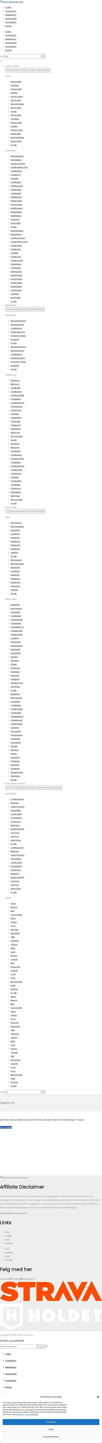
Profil (7, 1239)
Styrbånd (15, 219)
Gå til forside (6, 1127)
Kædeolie (15, 537)
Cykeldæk (15, 612)
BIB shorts (15, 384)
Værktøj (14, 552)
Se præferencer (51, 1436)
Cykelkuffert (16, 171)
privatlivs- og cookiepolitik (27, 1414)
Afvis (51, 1429)
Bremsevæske (17, 526)
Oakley (14, 922)
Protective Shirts (18, 335)
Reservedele (11, 18)
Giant (13, 918)
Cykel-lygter (16, 814)
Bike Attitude (16, 981)
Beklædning (10, 15)
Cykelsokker (16, 417)
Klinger (14, 664)
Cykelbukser (16, 391)
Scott (13, 926)
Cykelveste (16, 425)
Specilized (15, 933)
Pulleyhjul (15, 675)
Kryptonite (15, 967)
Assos (13, 903)
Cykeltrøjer (16, 421)
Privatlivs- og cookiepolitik (12, 1340)
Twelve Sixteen (17, 806)
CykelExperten (17, 799)
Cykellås (14, 178)
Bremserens (16, 522)
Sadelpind (15, 679)
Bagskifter (15, 604)
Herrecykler (16, 100)
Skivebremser (17, 683)
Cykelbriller (16, 388)
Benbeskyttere (17, 324)
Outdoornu (16, 821)
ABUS (13, 948)
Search (41, 1346)
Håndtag (15, 660)
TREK (13, 937)
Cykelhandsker (17, 395)
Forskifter (15, 638)
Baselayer (15, 380)
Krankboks (15, 668)
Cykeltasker (16, 189)
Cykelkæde (16, 616)
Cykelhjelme (16, 328)
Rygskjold (15, 339)
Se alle (14, 111)
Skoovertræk (16, 436)
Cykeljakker (16, 399)
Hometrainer (16, 204)
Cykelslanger (16, 631)
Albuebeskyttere (18, 321)
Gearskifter (16, 653)
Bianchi (14, 907)
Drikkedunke (16, 197)
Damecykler (16, 89)
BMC (13, 911)
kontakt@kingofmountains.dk (13, 1213)
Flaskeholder (16, 201)
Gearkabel (15, 649)
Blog (7, 1232)
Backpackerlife (17, 829)
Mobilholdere (16, 208)
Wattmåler (16, 223)
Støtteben (15, 686)
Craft (13, 974)
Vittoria (14, 944)
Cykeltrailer (16, 193)
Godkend (51, 1422)
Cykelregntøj (16, 406)
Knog (13, 978)
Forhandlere (10, 22)
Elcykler (14, 93)
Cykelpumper (17, 186)
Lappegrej (15, 549)
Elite (12, 963)
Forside (3, 1103)
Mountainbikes (17, 104)
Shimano (15, 929)
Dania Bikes (16, 810)
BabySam (15, 825)
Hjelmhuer (15, 432)
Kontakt (8, 1243)
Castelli (14, 970)
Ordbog (8, 1235)
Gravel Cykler (17, 96)
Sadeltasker (16, 215)
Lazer (13, 952)
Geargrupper (16, 645)
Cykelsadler (16, 623)
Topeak (14, 959)
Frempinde (16, 642)
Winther (14, 989)
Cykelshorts (16, 410)
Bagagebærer (17, 156)
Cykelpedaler (17, 619)
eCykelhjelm (16, 818)
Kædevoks (15, 545)
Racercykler (16, 107)
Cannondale (16, 914)
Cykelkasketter (17, 402)
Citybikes (15, 85)
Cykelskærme (17, 627)
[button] (98, 1397)
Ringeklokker (16, 212)
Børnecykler (16, 81)
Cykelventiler (17, 634)
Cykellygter (16, 182)
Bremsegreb (16, 608)
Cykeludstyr (10, 11)
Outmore (15, 832)
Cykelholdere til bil (19, 167)
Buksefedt (15, 530)
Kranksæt (15, 671)
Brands (8, 26)
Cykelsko (15, 414)
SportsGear (16, 840)
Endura (14, 955)
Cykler (8, 7)
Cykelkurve (16, 174)
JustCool (15, 836)
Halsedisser (16, 429)
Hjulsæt (14, 657)
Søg (1, 56)
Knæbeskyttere (18, 332)
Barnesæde (16, 160)
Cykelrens (15, 534)
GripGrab (15, 940)
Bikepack (15, 803)
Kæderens (15, 541)
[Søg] (44, 56)
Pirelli (13, 985)
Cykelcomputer (18, 163)
